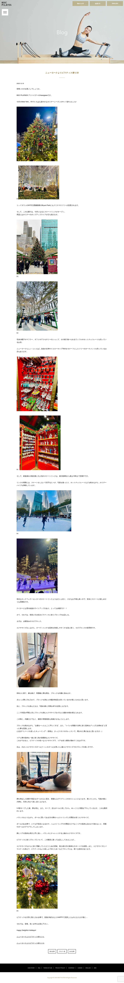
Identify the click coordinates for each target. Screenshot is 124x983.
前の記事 (52, 951)
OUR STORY (31, 968)
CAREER (80, 968)
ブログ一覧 (62, 951)
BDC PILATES (6, 4)
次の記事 (71, 951)
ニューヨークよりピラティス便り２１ (30, 936)
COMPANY (71, 968)
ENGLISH (88, 968)
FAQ (39, 968)
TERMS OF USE (47, 968)
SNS (95, 968)
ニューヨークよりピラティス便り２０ (30, 943)
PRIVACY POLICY (60, 968)
